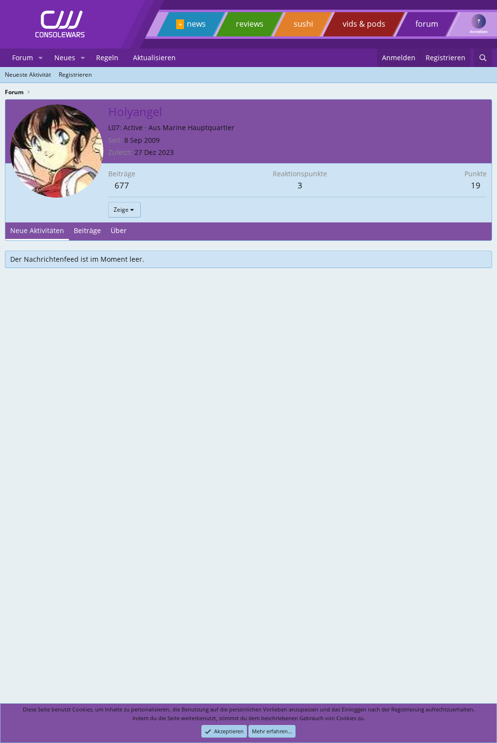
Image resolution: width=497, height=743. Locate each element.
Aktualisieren (154, 57)
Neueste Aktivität (28, 74)
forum (426, 23)
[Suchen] (483, 58)
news (196, 23)
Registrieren (75, 74)
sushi (303, 23)
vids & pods (364, 23)
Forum (22, 57)
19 (475, 185)
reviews (250, 23)
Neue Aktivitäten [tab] (37, 230)
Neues (64, 57)
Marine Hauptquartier (198, 127)
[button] (40, 58)
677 (122, 185)
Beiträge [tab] (87, 230)
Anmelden (479, 31)
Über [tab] (119, 230)
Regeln (107, 57)
